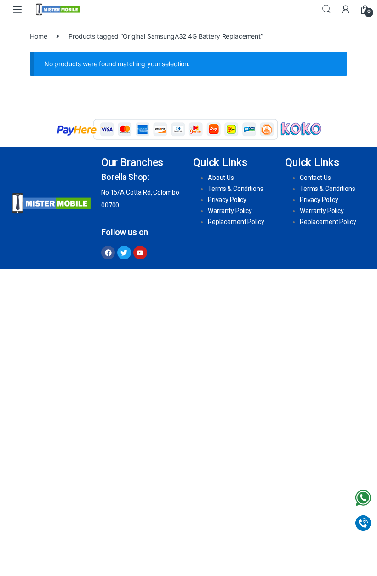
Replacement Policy (236, 221)
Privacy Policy (227, 199)
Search (326, 9)
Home (38, 36)
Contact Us (315, 177)
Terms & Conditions (235, 188)
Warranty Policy (230, 210)
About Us (221, 177)
